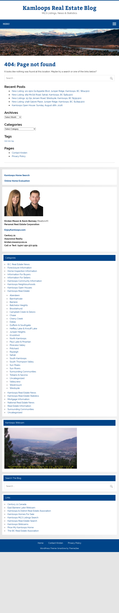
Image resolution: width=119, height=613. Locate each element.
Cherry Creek (16, 318)
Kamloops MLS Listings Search (23, 517)
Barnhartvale (16, 298)
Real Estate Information (19, 406)
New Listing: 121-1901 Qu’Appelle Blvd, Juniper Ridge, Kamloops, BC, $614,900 (51, 91)
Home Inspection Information (22, 271)
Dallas (13, 322)
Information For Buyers (19, 274)
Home (40, 543)
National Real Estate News (21, 402)
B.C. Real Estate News (19, 264)
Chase (13, 315)
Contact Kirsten (19, 152)
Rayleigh (14, 352)
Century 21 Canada (17, 504)
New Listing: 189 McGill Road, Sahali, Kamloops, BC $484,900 (42, 94)
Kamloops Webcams (18, 524)
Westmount (16, 385)
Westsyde (15, 388)
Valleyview (15, 381)
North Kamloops (18, 338)
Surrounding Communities (23, 371)
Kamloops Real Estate (19, 291)
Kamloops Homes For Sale (21, 514)
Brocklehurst (16, 308)
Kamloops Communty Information (25, 281)
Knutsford (15, 335)
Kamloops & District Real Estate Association (29, 511)
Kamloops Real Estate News (22, 392)
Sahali (13, 355)
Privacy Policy (19, 156)
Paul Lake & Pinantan (20, 341)
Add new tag (9, 141)
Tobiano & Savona (19, 375)
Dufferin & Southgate (20, 325)
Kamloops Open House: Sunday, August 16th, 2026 (37, 105)
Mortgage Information (18, 399)
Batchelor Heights (19, 305)
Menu (6, 24)
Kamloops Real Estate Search (22, 521)
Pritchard (14, 348)
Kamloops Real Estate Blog (59, 7)
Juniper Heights (17, 332)
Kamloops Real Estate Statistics (23, 396)
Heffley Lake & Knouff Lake (23, 328)
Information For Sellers (19, 277)
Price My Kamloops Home (21, 527)
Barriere (14, 302)
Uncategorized (17, 378)
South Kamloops (18, 358)
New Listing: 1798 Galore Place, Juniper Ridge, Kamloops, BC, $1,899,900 (48, 101)
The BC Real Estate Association (23, 530)
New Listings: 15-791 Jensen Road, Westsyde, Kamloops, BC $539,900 (46, 98)
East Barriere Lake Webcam (21, 507)
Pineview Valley (17, 345)
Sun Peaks (15, 365)
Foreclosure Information (20, 267)
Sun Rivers (15, 368)
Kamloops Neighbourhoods (21, 284)
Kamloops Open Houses (20, 287)
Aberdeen (15, 295)
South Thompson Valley (22, 361)
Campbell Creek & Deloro (22, 312)
